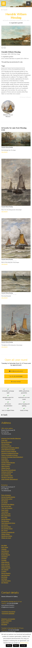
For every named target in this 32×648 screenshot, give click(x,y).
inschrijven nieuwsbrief (8, 612)
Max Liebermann (6, 515)
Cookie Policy (5, 622)
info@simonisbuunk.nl (16, 371)
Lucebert (3, 571)
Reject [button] (16, 645)
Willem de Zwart (6, 538)
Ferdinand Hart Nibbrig (7, 504)
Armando (3, 549)
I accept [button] (23, 645)
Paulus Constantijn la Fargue (9, 455)
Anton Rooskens (6, 581)
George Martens (5, 519)
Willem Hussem (5, 568)
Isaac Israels (4, 510)
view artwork (4, 152)
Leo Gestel (4, 502)
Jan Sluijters (4, 525)
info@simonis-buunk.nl (7, 607)
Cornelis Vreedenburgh (7, 532)
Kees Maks (4, 517)
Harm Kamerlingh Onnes (8, 523)
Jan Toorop (4, 530)
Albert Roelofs (5, 466)
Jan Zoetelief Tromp (7, 475)
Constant (3, 558)
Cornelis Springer (6, 474)
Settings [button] (9, 645)
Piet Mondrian (5, 521)
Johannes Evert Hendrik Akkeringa (11, 438)
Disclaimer (4, 624)
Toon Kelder (4, 512)
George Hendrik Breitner (8, 497)
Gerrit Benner (5, 551)
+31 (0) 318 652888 (16, 376)
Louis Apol (4, 440)
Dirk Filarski (4, 501)
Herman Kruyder (5, 514)
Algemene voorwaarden (8, 619)
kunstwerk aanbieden (8, 613)
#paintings (21, 69)
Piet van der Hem (6, 506)
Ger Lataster (4, 569)
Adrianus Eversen (6, 446)
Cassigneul (4, 556)
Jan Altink (4, 545)
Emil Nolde (4, 577)
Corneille (3, 560)
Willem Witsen (5, 534)
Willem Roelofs (5, 468)
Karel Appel (4, 547)
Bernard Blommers (6, 442)
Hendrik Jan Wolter (6, 536)
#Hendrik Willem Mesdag (9, 69)
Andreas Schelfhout (7, 472)
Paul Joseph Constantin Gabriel (10, 448)
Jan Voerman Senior (7, 528)
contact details (16, 381)
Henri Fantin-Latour (6, 499)
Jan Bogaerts (5, 553)
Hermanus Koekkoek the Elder (9, 453)
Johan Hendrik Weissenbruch (9, 479)
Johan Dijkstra (5, 562)
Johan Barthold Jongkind (8, 449)
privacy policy (24, 643)
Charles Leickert (5, 464)
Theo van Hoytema (6, 508)
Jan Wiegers (4, 582)
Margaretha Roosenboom (8, 470)
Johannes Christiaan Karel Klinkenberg (12, 457)
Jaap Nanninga (5, 575)
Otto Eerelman (5, 444)
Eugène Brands (5, 555)
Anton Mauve (5, 461)
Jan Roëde (4, 579)
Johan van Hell (5, 564)
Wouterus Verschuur (7, 477)
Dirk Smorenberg (6, 527)
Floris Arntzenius (6, 495)
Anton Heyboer (5, 566)
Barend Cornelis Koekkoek (8, 451)
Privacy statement (6, 621)
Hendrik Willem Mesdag (8, 462)
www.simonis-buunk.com (8, 632)
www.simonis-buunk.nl (7, 605)
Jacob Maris (4, 459)
